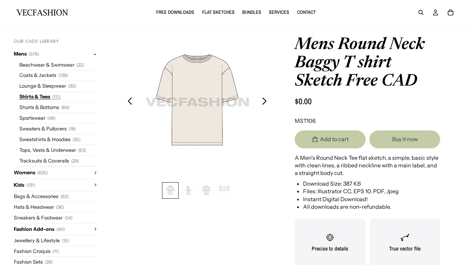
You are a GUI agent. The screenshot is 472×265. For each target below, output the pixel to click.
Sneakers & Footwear (43, 218)
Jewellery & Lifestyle (41, 240)
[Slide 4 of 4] (224, 190)
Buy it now (405, 139)
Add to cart (334, 139)
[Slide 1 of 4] (170, 190)
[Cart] (450, 12)
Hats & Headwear (39, 207)
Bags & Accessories (41, 196)
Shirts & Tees (39, 97)
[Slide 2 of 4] (188, 190)
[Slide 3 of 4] (206, 190)
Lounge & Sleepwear (47, 86)
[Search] (420, 12)
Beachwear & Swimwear (51, 65)
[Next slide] (266, 102)
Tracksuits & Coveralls (49, 161)
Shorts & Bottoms (44, 107)
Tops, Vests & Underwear (52, 150)
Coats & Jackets (43, 75)
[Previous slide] (128, 102)
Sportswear (37, 118)
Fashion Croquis (36, 251)
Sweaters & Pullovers (47, 129)
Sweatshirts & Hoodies (50, 139)
